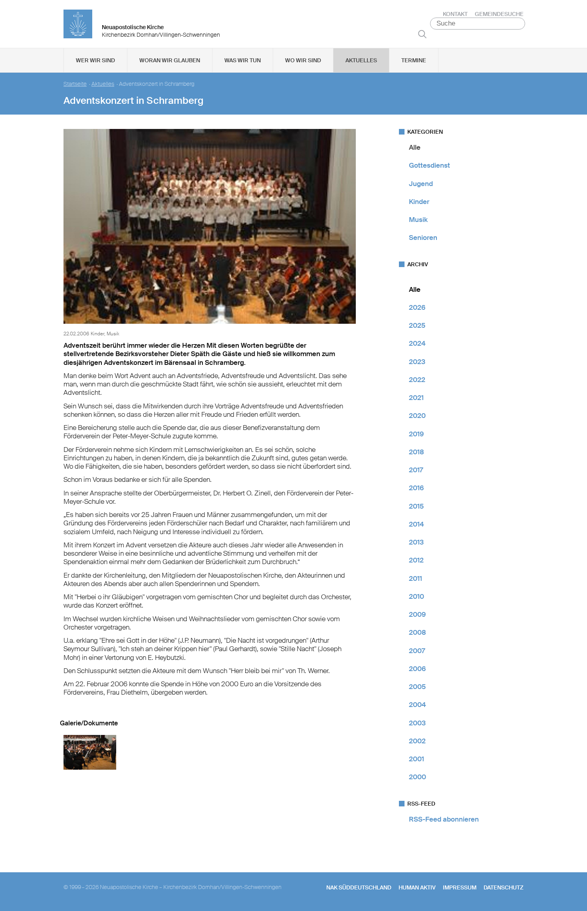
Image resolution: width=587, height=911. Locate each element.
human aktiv (417, 887)
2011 (415, 578)
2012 (416, 560)
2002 (417, 741)
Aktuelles (361, 60)
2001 (416, 759)
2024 (417, 343)
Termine (413, 60)
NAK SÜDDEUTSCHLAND (358, 887)
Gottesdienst (429, 165)
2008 (417, 632)
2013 (416, 542)
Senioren (423, 237)
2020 (417, 415)
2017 (416, 469)
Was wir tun (242, 60)
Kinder (419, 201)
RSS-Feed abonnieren (444, 819)
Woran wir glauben (169, 60)
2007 (417, 650)
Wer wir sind (95, 60)
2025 (417, 325)
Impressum (459, 887)
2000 (417, 776)
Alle (414, 147)
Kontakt (455, 14)
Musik (418, 219)
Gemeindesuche (499, 14)
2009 (417, 614)
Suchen (422, 34)
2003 (417, 723)
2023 (417, 361)
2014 (416, 524)
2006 (417, 668)
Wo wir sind (303, 60)
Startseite (75, 84)
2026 (417, 307)
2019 (416, 434)
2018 (416, 452)
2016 (416, 487)
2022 (417, 379)
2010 (416, 596)
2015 (416, 506)
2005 (417, 686)
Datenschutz (504, 887)
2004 (417, 704)
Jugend (421, 183)
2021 (416, 397)
